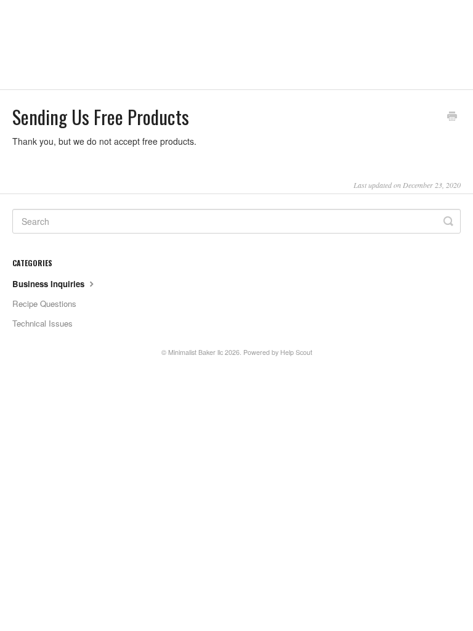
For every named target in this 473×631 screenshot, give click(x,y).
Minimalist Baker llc (195, 352)
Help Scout (296, 352)
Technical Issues (42, 323)
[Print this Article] (452, 117)
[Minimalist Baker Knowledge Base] (107, 44)
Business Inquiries (49, 284)
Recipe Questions (44, 303)
